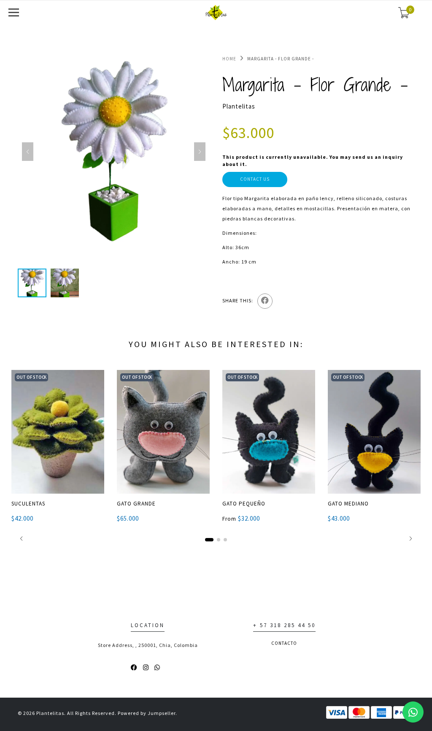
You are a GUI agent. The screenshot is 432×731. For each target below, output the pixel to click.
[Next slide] (199, 151)
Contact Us (255, 179)
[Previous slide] (27, 151)
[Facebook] (265, 301)
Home (229, 59)
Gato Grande (136, 503)
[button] (21, 538)
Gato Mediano (348, 503)
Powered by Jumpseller (147, 713)
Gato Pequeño (243, 503)
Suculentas (28, 503)
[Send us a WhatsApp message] (413, 712)
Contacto (284, 643)
